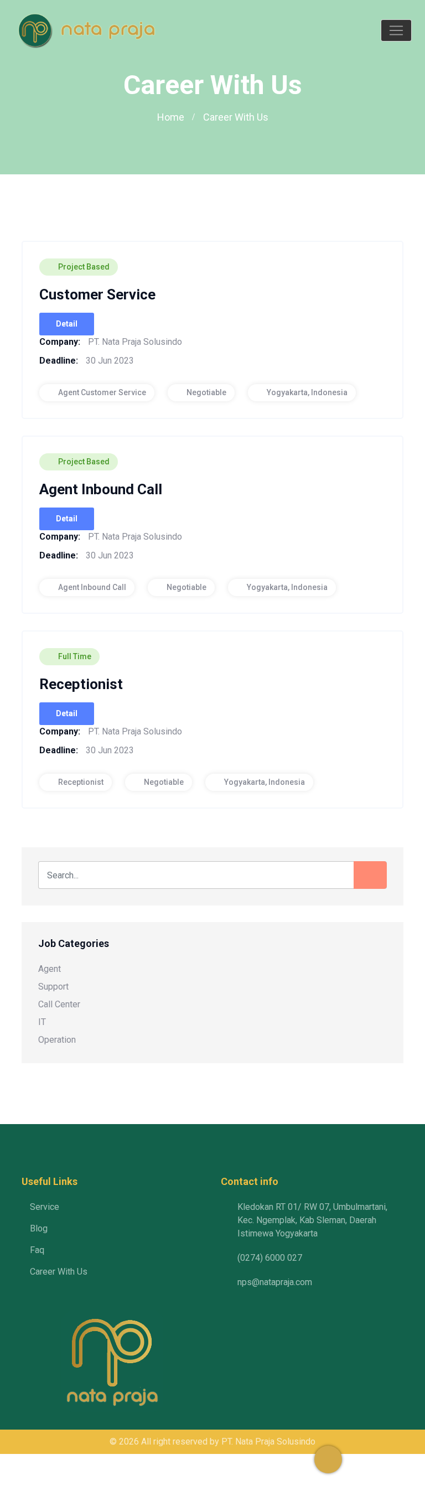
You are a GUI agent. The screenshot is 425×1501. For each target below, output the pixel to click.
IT (42, 1022)
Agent (49, 969)
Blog (39, 1228)
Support (53, 986)
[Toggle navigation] (396, 30)
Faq (37, 1250)
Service (44, 1207)
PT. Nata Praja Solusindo (268, 1441)
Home (170, 117)
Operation (57, 1039)
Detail (66, 323)
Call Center (59, 1004)
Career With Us (58, 1271)
